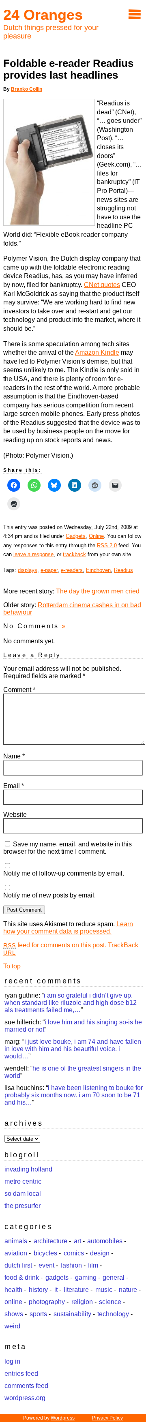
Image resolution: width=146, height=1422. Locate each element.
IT (56, 1289)
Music (103, 1289)
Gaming (86, 1277)
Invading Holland (28, 1169)
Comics (74, 1253)
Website (15, 814)
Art (77, 1241)
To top (12, 966)
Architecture (50, 1241)
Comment (19, 689)
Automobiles (104, 1241)
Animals (15, 1241)
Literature (76, 1289)
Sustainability (72, 1314)
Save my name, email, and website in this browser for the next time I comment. (67, 848)
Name (14, 756)
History (38, 1289)
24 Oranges (43, 14)
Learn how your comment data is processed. (68, 928)
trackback (74, 554)
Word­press (63, 1418)
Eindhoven (98, 570)
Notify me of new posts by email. (49, 895)
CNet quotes (102, 284)
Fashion (71, 1265)
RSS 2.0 (107, 545)
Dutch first (18, 1265)
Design (100, 1253)
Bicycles (45, 1253)
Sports (38, 1314)
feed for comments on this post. (54, 945)
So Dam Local (22, 1193)
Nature (128, 1289)
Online (96, 536)
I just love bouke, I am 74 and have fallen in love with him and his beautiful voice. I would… (72, 1049)
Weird (12, 1326)
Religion (82, 1301)
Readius (123, 570)
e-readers (72, 570)
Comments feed (26, 1385)
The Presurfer (22, 1205)
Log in (12, 1361)
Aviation (15, 1253)
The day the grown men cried (98, 591)
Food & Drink (21, 1277)
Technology (113, 1314)
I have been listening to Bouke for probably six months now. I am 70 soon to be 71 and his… (73, 1095)
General (114, 1277)
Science (110, 1301)
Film (93, 1265)
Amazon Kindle (97, 352)
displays (27, 570)
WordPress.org (24, 1397)
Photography (47, 1301)
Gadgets (76, 536)
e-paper (49, 570)
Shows (13, 1314)
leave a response (33, 554)
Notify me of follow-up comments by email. (63, 873)
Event (46, 1265)
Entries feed (21, 1373)
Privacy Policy (107, 1418)
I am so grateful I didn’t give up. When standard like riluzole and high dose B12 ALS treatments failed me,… (70, 1002)
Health (13, 1289)
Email (13, 785)
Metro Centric (22, 1181)
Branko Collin (26, 89)
